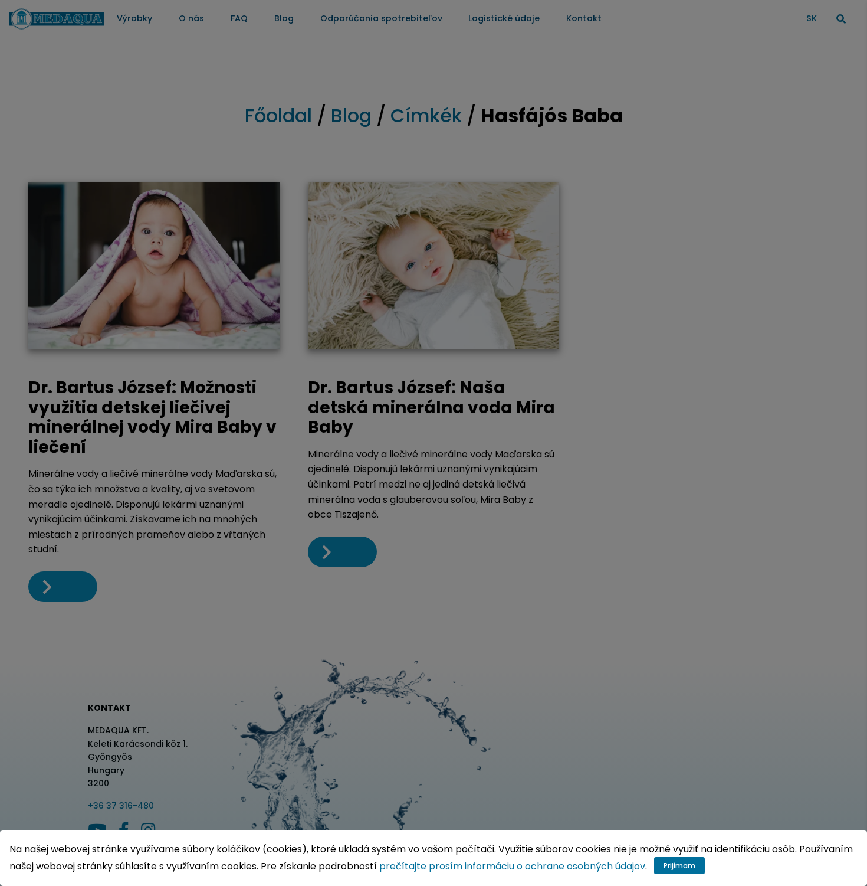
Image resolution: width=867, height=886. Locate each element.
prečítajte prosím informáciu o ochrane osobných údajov (512, 866)
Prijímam (679, 866)
